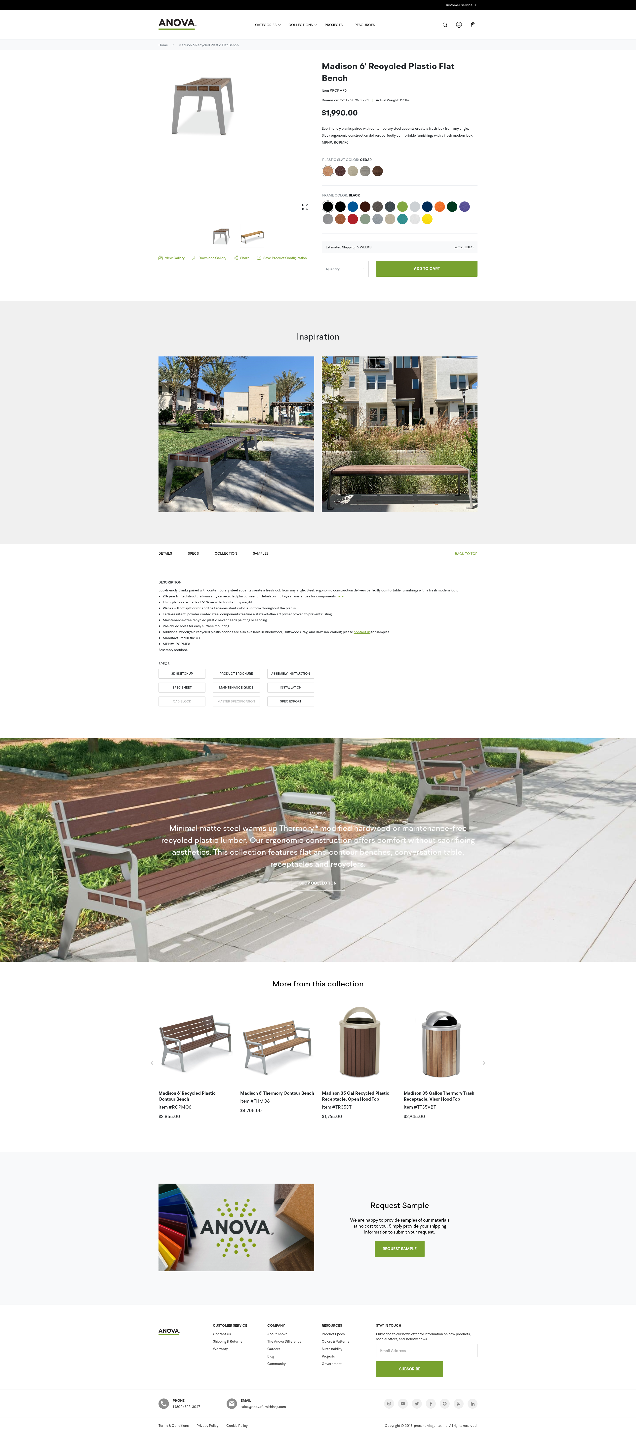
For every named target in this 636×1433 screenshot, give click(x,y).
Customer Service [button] (458, 5)
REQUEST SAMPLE (400, 1248)
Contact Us (222, 1334)
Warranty (220, 1349)
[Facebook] (431, 1404)
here (340, 596)
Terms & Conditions (174, 1425)
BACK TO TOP (466, 553)
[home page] (182, 25)
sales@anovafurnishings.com (263, 1406)
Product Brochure (236, 673)
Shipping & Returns (227, 1341)
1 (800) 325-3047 (186, 1406)
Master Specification (236, 701)
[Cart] (473, 24)
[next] (483, 1063)
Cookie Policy (237, 1425)
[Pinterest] (445, 1404)
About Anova (277, 1334)
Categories (266, 25)
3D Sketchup (182, 673)
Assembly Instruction (290, 673)
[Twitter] (417, 1404)
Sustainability (332, 1349)
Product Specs (333, 1334)
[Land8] (459, 1404)
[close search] (444, 24)
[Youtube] (403, 1404)
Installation (291, 687)
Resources (365, 25)
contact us (362, 632)
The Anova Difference (284, 1341)
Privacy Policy (207, 1425)
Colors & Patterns (335, 1341)
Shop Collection (318, 883)
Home (163, 45)
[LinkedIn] (472, 1404)
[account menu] (459, 24)
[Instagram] (389, 1404)
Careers (273, 1349)
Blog (270, 1356)
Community (276, 1363)
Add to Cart (427, 268)
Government (332, 1363)
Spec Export (290, 701)
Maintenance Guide (236, 687)
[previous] (152, 1063)
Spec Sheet (182, 687)
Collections (300, 25)
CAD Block (182, 701)
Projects (334, 25)
